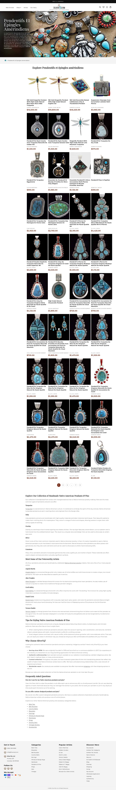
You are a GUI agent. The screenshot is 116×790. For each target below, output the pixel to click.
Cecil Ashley (30, 591)
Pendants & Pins (36, 764)
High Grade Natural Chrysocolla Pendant (55, 301)
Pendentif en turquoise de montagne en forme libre (36, 221)
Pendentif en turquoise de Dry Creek (100, 141)
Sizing (88, 769)
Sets (32, 769)
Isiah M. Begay (63, 767)
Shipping (89, 767)
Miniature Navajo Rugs (36, 716)
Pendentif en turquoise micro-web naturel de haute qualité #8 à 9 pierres (101, 222)
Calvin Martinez (63, 748)
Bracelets (32, 711)
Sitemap (88, 764)
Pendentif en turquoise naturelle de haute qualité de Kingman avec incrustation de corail (100, 430)
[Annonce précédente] (4, 1)
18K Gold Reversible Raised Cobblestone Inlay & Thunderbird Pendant (79, 101)
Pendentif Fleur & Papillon (100, 180)
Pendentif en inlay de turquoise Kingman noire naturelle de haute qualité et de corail (36, 303)
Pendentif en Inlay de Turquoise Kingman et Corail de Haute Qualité (58, 263)
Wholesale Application (93, 774)
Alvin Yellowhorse (64, 769)
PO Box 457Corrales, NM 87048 (13, 758)
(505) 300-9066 (11, 748)
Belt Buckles (33, 706)
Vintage (33, 771)
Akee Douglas (30, 581)
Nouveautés (90, 748)
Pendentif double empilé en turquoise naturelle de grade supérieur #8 (37, 263)
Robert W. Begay (64, 762)
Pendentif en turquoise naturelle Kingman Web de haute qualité (79, 469)
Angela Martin (30, 572)
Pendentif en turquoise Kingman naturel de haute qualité (36, 429)
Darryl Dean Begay (64, 759)
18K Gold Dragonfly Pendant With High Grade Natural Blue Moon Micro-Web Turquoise (37, 102)
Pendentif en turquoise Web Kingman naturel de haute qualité (58, 469)
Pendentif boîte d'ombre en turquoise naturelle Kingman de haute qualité (101, 469)
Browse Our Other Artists (66, 771)
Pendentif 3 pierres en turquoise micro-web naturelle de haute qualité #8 (79, 223)
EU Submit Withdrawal (93, 759)
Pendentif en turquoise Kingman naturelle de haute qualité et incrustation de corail (101, 389)
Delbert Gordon (63, 750)
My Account (90, 771)
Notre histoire (90, 755)
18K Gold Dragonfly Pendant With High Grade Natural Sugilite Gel (58, 101)
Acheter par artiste (92, 752)
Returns (88, 757)
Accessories (33, 727)
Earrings (31, 713)
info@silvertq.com (12, 752)
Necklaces (32, 718)
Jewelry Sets (33, 722)
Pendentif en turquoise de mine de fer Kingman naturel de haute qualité (79, 343)
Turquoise (29, 509)
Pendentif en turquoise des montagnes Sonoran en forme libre (58, 222)
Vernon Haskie (30, 611)
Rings (31, 720)
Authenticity (90, 778)
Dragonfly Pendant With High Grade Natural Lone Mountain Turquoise (78, 142)
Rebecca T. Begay (64, 764)
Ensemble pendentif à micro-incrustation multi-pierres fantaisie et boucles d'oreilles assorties (80, 182)
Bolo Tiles (34, 748)
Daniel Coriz (30, 600)
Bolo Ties (32, 704)
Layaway (89, 776)
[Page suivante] (80, 485)
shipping (87, 666)
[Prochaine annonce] (111, 1)
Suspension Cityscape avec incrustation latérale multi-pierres (101, 101)
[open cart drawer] (110, 7)
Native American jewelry (73, 563)
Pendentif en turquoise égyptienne (35, 181)
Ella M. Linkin (63, 755)
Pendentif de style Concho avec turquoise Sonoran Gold (58, 141)
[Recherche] (100, 7)
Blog (87, 762)
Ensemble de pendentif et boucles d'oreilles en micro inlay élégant (57, 181)
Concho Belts (33, 709)
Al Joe (61, 752)
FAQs (88, 781)
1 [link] (58, 485)
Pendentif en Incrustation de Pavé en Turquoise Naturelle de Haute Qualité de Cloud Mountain (80, 303)
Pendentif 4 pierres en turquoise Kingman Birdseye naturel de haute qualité (80, 263)
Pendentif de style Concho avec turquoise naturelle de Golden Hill (37, 142)
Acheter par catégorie (93, 750)
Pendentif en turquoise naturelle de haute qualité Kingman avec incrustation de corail (36, 470)
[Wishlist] (103, 7)
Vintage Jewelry (34, 725)
